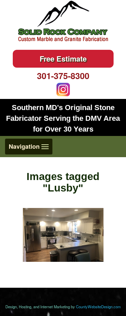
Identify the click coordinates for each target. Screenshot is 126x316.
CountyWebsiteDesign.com (98, 306)
